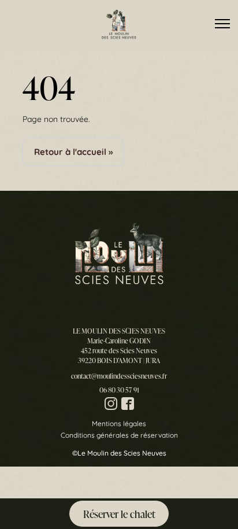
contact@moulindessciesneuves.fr (119, 376)
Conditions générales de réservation (119, 435)
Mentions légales (119, 423)
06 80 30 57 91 (119, 390)
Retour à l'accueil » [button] (73, 151)
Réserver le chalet (119, 513)
